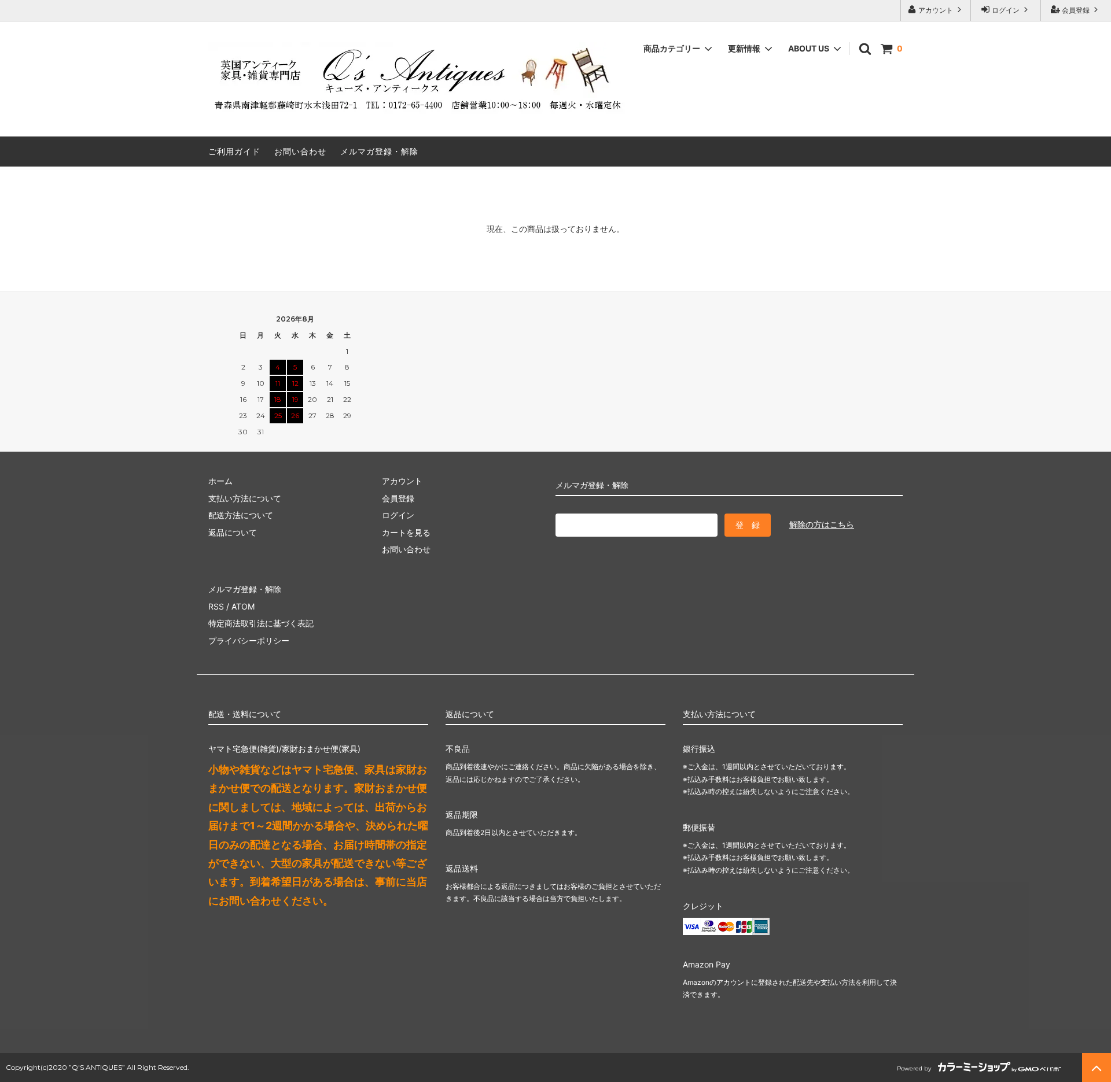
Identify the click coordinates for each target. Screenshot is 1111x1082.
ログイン (1005, 10)
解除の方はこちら (821, 524)
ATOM (243, 606)
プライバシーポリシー (248, 640)
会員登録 (1075, 10)
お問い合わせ (300, 151)
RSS (216, 606)
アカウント (936, 10)
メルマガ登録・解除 (379, 151)
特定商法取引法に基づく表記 (261, 623)
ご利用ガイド (234, 151)
